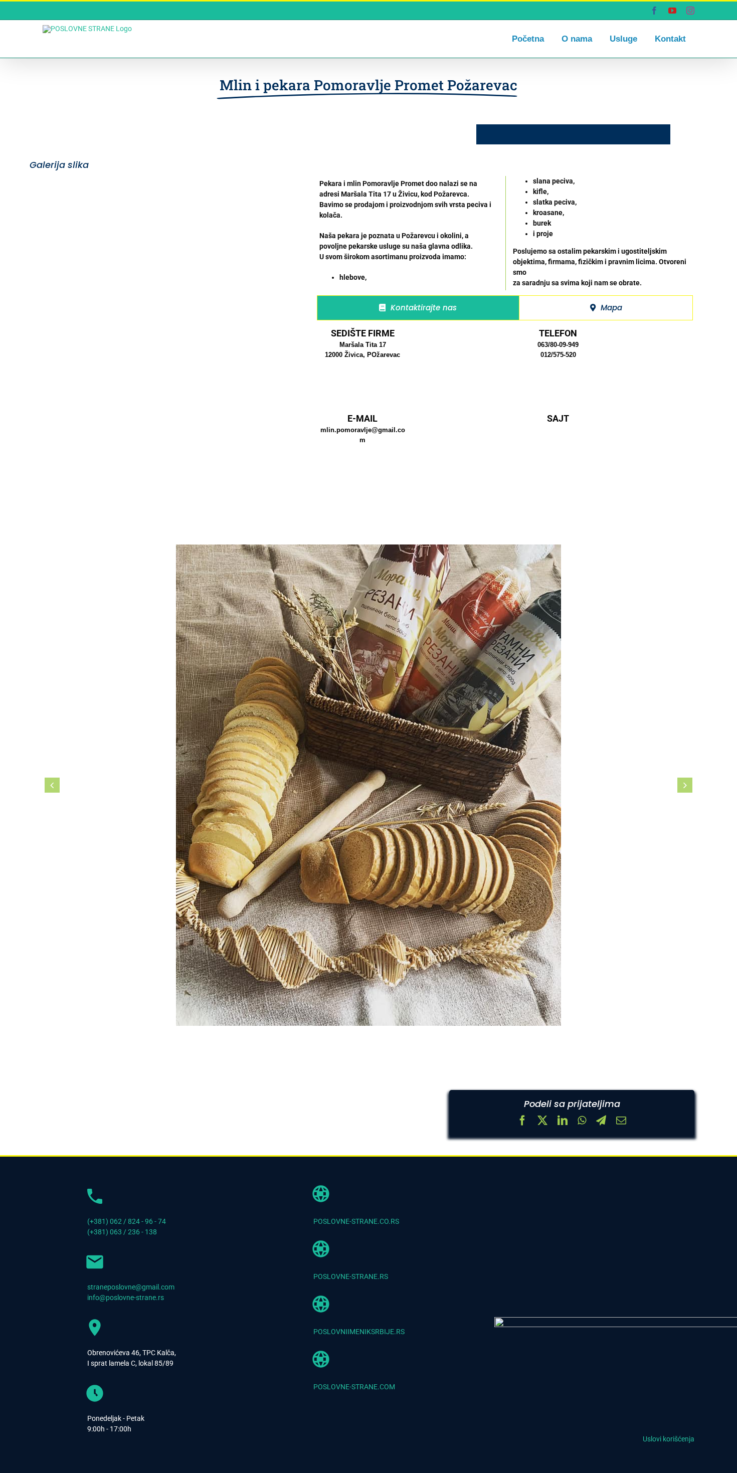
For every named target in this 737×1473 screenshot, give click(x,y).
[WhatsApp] (582, 1121)
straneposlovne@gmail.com (130, 1287)
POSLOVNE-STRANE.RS (350, 1276)
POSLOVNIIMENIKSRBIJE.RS (359, 1332)
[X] (542, 1121)
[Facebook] (522, 1121)
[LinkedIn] (562, 1121)
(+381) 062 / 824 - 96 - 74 (126, 1221)
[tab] (418, 307)
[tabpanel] (504, 410)
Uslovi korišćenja (668, 1439)
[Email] (621, 1121)
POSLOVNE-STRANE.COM (354, 1387)
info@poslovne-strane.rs (125, 1298)
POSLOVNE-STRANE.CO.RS (356, 1221)
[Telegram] (601, 1121)
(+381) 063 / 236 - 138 (122, 1232)
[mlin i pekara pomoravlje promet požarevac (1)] (368, 785)
